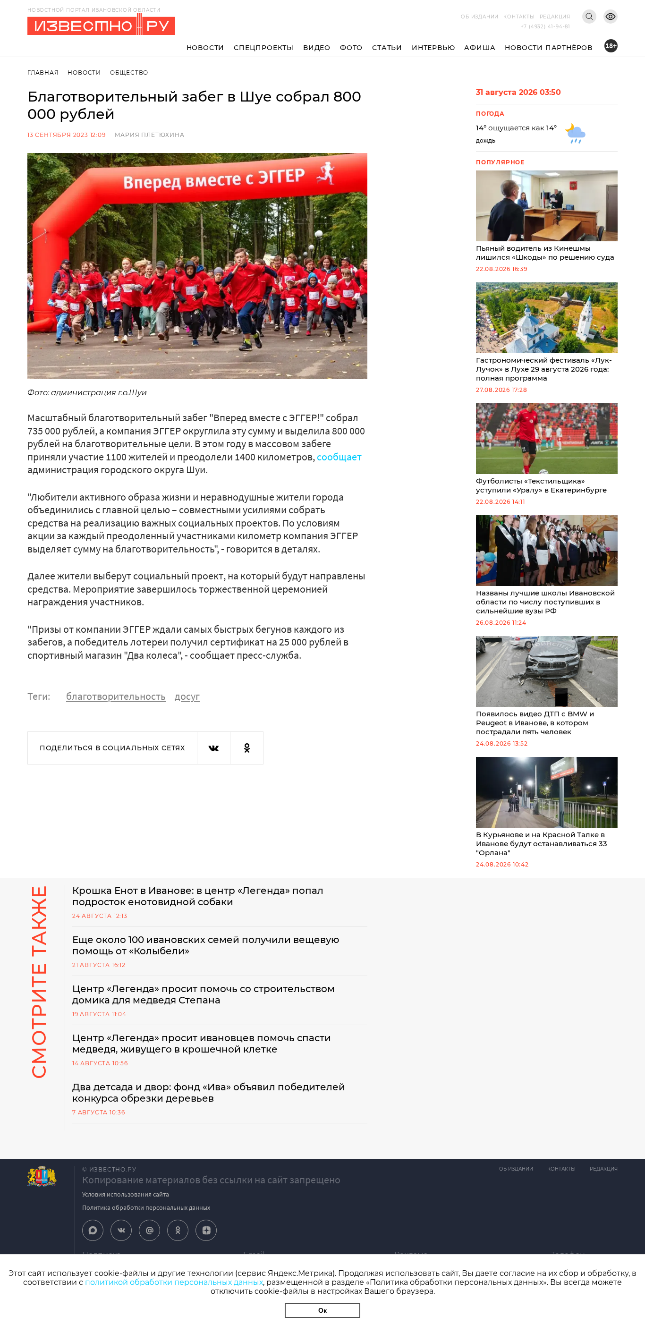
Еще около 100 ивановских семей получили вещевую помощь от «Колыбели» (205, 945)
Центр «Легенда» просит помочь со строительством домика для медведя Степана (203, 994)
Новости (206, 47)
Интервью (433, 47)
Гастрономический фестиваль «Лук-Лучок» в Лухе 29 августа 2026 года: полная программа (544, 369)
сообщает (339, 456)
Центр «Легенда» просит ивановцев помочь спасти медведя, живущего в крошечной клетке (201, 1043)
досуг (187, 696)
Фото (351, 47)
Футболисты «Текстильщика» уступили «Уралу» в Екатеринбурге (541, 485)
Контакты (519, 17)
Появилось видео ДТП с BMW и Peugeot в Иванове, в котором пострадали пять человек (535, 722)
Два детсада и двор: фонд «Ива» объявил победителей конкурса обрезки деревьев (208, 1092)
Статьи (387, 47)
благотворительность (116, 696)
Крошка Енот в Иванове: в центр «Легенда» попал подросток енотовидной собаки (197, 896)
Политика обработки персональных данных (146, 1207)
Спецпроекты (264, 47)
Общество (129, 72)
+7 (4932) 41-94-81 (545, 27)
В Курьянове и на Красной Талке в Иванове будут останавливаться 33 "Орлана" (541, 843)
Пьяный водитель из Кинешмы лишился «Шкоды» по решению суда (545, 253)
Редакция (555, 17)
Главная (43, 72)
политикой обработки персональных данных (174, 1282)
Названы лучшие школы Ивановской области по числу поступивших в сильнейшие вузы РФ (545, 601)
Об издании (480, 17)
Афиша (479, 47)
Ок (322, 1310)
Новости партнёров (549, 47)
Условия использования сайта (125, 1194)
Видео (317, 47)
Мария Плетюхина (150, 134)
